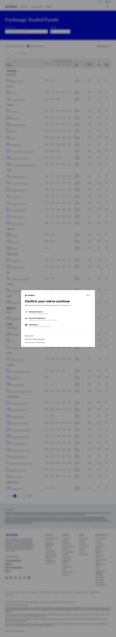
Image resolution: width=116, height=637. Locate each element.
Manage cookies (29, 335)
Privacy (34, 339)
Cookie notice (41, 339)
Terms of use (28, 339)
